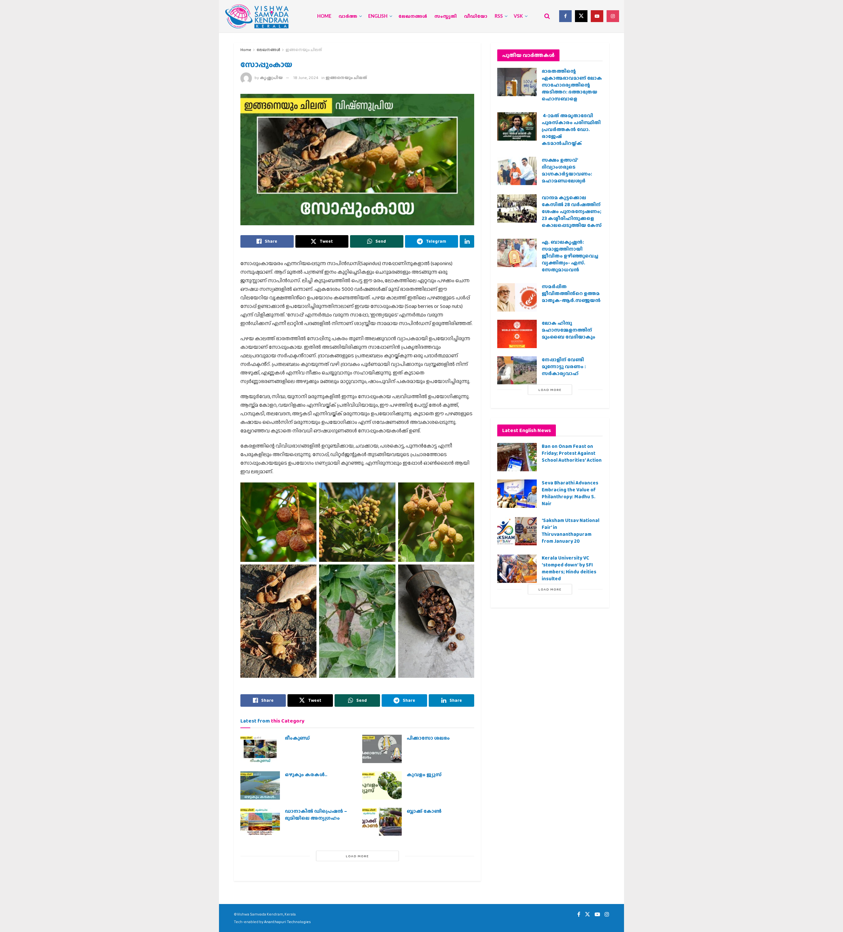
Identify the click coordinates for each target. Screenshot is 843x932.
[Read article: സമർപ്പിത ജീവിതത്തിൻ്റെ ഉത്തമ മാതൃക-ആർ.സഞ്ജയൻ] (517, 297)
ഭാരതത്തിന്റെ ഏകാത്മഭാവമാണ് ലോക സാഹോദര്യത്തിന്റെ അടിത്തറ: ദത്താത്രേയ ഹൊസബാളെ (572, 85)
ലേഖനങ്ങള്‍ (412, 16)
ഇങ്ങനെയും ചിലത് (304, 50)
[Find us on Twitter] (581, 16)
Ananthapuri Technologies (287, 922)
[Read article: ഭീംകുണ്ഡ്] (260, 749)
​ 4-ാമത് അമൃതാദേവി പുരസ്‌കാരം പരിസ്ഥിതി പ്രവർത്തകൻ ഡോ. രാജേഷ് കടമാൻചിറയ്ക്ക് (571, 129)
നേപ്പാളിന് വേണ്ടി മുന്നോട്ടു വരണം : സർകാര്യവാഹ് (564, 366)
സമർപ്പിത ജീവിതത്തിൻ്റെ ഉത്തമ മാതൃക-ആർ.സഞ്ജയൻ (571, 293)
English (378, 16)
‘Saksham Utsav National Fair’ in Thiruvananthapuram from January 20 (570, 531)
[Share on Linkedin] (467, 241)
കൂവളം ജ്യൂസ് (424, 774)
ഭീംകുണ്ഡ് (297, 738)
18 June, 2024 (305, 77)
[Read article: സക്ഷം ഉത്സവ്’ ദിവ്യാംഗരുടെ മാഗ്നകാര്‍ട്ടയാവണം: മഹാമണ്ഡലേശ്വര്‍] (517, 171)
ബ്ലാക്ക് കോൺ (424, 811)
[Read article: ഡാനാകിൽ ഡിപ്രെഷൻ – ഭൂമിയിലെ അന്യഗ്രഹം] (260, 822)
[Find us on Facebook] (565, 16)
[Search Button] (547, 16)
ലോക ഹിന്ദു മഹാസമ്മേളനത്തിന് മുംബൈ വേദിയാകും (568, 330)
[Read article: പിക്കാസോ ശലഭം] (382, 749)
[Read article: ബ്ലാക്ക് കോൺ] (382, 822)
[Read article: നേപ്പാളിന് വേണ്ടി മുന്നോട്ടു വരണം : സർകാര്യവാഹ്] (517, 370)
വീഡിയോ (475, 16)
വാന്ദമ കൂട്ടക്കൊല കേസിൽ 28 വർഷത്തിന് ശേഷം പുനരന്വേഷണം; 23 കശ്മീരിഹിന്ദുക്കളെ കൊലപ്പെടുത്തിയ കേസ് (572, 211)
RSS (499, 16)
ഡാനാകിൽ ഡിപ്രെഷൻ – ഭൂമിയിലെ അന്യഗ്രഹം (316, 815)
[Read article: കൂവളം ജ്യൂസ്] (382, 785)
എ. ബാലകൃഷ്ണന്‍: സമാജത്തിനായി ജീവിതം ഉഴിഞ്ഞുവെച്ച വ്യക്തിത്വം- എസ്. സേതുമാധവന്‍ (570, 255)
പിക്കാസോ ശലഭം (428, 738)
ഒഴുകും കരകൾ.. (306, 774)
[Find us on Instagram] (613, 16)
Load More (357, 856)
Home (324, 16)
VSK (518, 16)
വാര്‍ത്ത (348, 16)
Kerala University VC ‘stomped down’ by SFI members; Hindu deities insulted (569, 568)
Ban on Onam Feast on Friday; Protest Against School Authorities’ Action (572, 453)
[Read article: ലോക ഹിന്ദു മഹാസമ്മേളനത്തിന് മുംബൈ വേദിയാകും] (517, 334)
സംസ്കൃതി (445, 16)
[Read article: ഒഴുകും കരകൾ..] (260, 785)
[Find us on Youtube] (597, 16)
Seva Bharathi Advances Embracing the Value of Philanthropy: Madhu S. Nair (570, 493)
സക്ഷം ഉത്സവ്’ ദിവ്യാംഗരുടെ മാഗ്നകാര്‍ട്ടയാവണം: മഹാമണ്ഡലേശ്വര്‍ (567, 170)
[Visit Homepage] (257, 16)
